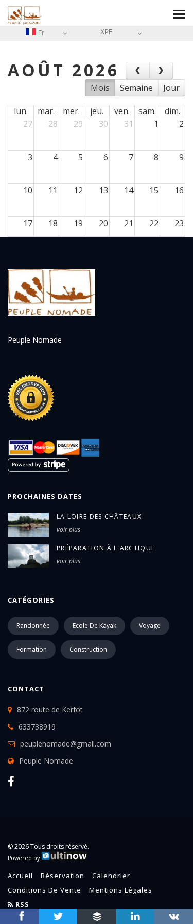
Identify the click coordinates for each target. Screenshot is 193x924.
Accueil (20, 875)
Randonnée (33, 625)
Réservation (62, 875)
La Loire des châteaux (99, 517)
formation (31, 649)
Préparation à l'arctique (106, 548)
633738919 (37, 727)
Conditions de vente (44, 890)
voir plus (68, 529)
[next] (161, 70)
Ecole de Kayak (94, 625)
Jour (171, 87)
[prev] (138, 70)
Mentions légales (120, 890)
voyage (150, 625)
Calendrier (111, 875)
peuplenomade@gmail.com (65, 744)
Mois (100, 87)
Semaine (136, 87)
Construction (88, 649)
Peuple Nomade (46, 761)
